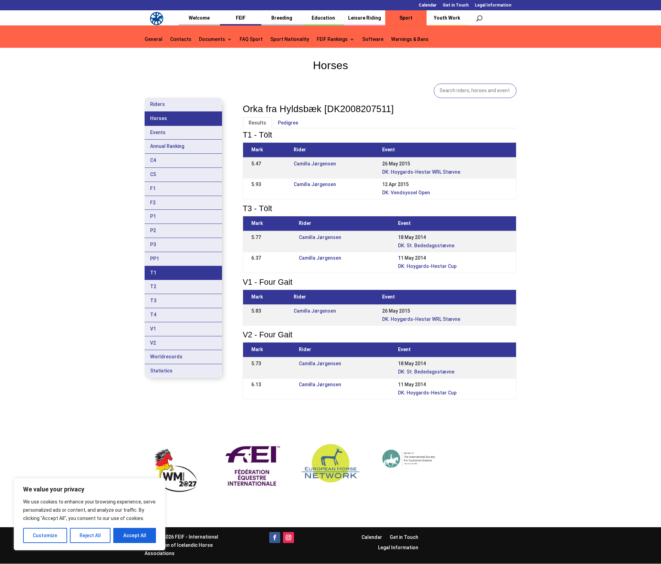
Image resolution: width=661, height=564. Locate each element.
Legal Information (493, 5)
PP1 (154, 258)
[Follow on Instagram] (288, 537)
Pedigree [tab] (288, 123)
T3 (153, 300)
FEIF (240, 18)
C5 (153, 174)
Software (373, 39)
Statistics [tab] (161, 370)
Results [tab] (257, 123)
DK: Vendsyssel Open (406, 192)
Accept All (134, 535)
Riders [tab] (157, 104)
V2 (153, 343)
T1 (153, 272)
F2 (153, 202)
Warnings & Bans (410, 39)
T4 (153, 314)
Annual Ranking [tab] (167, 146)
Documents (212, 39)
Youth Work (447, 18)
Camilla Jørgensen (315, 163)
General (153, 39)
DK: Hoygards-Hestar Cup (427, 266)
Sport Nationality (289, 39)
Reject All (90, 535)
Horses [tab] (158, 118)
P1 (153, 216)
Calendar (428, 5)
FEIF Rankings (332, 39)
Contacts (180, 39)
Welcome (199, 18)
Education (323, 18)
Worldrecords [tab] (166, 356)
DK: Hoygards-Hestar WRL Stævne (421, 172)
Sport (405, 18)
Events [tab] (158, 132)
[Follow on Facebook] (274, 537)
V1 (153, 329)
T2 (153, 286)
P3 (153, 244)
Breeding (281, 18)
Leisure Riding (364, 18)
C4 (153, 160)
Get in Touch (456, 5)
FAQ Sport (251, 39)
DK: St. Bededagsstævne (426, 245)
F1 (153, 188)
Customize (45, 535)
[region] (89, 514)
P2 (153, 230)
